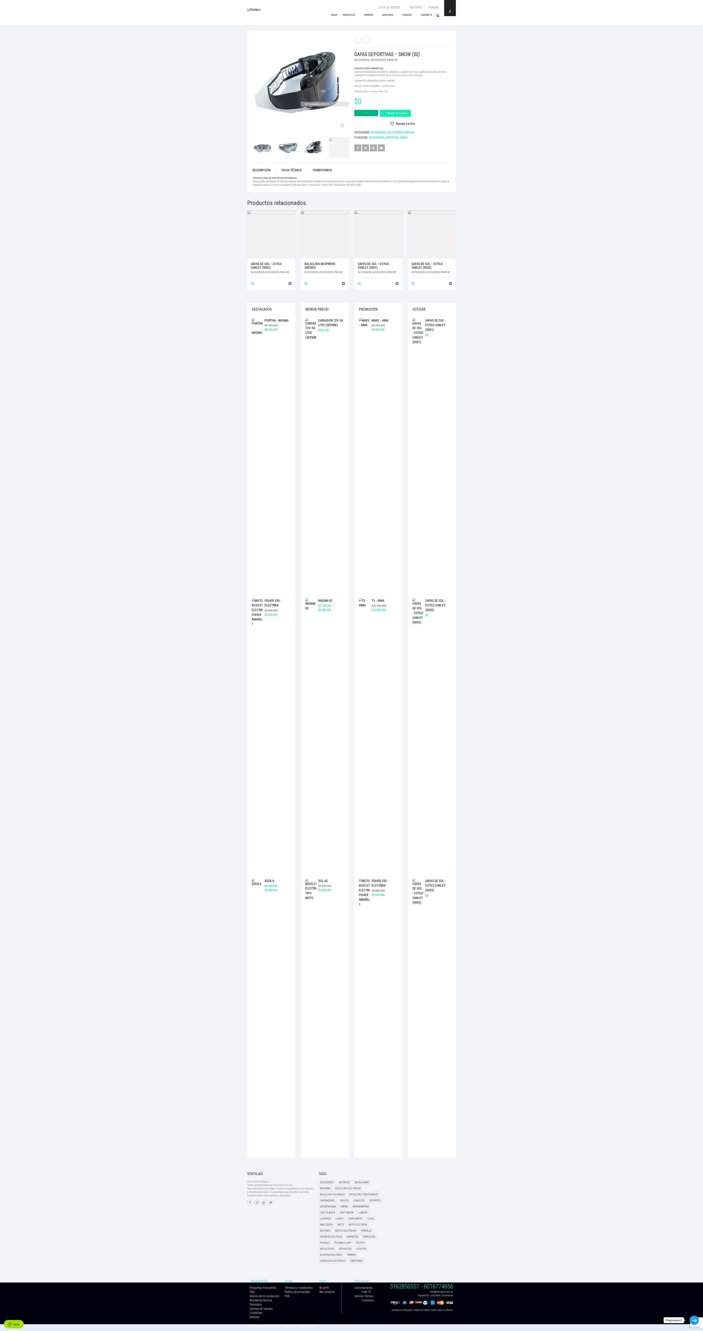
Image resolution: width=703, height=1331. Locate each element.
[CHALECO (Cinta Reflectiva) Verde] (367, 39)
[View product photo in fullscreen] (342, 125)
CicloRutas (256, 1313)
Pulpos (360, 1242)
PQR (287, 1296)
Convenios (368, 1300)
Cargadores (327, 1200)
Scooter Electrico (331, 1254)
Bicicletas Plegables (332, 1194)
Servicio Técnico (364, 1296)
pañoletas (369, 1236)
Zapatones (356, 1260)
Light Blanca (327, 1212)
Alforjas (344, 1182)
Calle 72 (366, 1292)
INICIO (334, 15)
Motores (325, 1230)
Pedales (325, 1242)
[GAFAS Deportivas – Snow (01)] (358, 39)
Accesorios (362, 60)
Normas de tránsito (261, 1309)
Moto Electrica (358, 1224)
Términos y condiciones (299, 1287)
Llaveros (325, 1218)
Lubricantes (355, 1218)
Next (347, 79)
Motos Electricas (346, 1230)
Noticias (254, 1317)
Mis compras (327, 1292)
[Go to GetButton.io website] (694, 1327)
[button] (290, 284)
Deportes (392, 137)
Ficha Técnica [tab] (292, 170)
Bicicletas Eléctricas (348, 1188)
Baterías (325, 1188)
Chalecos (359, 1200)
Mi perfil (416, 7)
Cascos (344, 1200)
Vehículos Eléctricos (332, 1260)
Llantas (363, 1212)
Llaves (339, 1218)
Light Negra (347, 1212)
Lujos (370, 1218)
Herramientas (361, 1206)
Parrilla (366, 1230)
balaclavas (362, 1182)
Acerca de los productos (264, 1296)
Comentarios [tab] (322, 170)
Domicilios (256, 1304)
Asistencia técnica (261, 1300)
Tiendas (433, 7)
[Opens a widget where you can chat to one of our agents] (14, 1324)
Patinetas (352, 1236)
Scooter (361, 1248)
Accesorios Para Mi (384, 60)
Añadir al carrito (397, 113)
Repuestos (345, 1248)
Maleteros (326, 1224)
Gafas (404, 137)
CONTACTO (426, 15)
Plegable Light (343, 1242)
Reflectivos (327, 1248)
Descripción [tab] (262, 170)
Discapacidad (328, 1206)
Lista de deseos (390, 7)
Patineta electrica (331, 1236)
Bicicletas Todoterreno (363, 1194)
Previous (255, 79)
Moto (341, 1224)
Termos (351, 1254)
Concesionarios (363, 1287)
